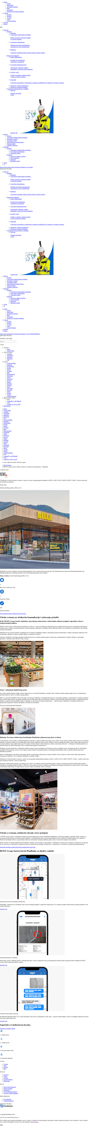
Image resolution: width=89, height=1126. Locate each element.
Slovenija (9, 390)
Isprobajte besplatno (20, 167)
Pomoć (5, 2)
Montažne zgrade (15, 161)
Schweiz (9, 385)
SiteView (15, 112)
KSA (8, 399)
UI (4, 164)
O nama (5, 13)
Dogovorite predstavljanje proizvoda (25, 847)
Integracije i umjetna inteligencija (19, 85)
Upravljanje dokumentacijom (21, 67)
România (9, 383)
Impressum (6, 1090)
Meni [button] (31, 167)
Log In (28, 167)
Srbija (8, 387)
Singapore (10, 358)
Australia (9, 354)
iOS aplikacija (7, 1099)
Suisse (8, 391)
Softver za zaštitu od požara (18, 156)
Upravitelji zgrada (12, 140)
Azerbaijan (10, 355)
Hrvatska (9, 371)
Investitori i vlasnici (12, 139)
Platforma (13, 33)
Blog (8, 8)
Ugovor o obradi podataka (10, 1093)
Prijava (5, 24)
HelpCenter (10, 5)
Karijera (9, 16)
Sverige (9, 393)
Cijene (5, 162)
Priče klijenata (7, 465)
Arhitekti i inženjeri (12, 145)
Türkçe (9, 394)
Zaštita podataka (7, 1088)
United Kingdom (11, 396)
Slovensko (10, 388)
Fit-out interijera (14, 158)
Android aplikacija (8, 1101)
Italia (8, 373)
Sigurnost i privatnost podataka (15, 11)
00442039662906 (35, 334)
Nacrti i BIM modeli (17, 60)
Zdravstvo (13, 159)
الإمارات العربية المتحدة (13, 404)
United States (10, 351)
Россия (9, 380)
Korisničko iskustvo (12, 7)
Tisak (8, 19)
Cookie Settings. (34, 1122)
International (6, 406)
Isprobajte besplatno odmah (7, 847)
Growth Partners (11, 21)
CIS (8, 360)
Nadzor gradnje (11, 144)
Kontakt (9, 14)
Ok (1, 1125)
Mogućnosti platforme (13, 55)
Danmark (9, 365)
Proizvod (5, 30)
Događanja (10, 10)
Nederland (10, 376)
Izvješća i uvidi (20, 75)
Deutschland (10, 366)
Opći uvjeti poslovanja (9, 1087)
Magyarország (11, 374)
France (9, 369)
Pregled (9, 136)
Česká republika (11, 363)
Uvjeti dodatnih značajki (10, 1091)
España (9, 368)
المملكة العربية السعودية (14, 401)
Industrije (6, 147)
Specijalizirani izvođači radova (15, 142)
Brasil (8, 349)
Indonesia (9, 357)
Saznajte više (3, 909)
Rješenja (9, 31)
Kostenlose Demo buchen (19, 613)
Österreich (10, 379)
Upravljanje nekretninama (20, 45)
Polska (9, 382)
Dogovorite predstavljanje (7, 167)
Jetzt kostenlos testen (5, 613)
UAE (8, 402)
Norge (8, 377)
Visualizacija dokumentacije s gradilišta (17, 89)
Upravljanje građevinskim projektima (20, 37)
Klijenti (5, 134)
